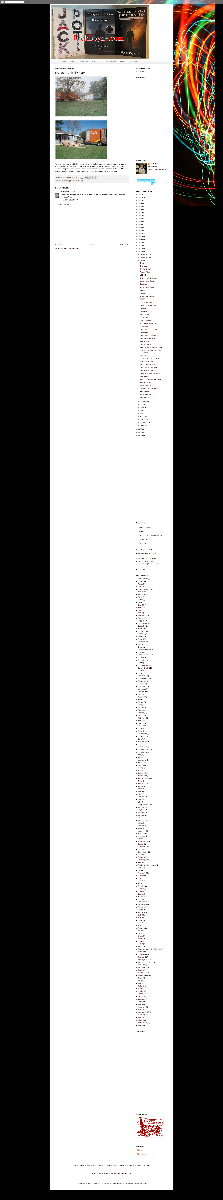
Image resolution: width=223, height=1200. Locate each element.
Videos (140, 1002)
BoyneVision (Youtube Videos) (148, 564)
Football (141, 713)
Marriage (141, 807)
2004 (140, 435)
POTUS (140, 881)
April (142, 416)
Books (72, 61)
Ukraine (141, 991)
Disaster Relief (143, 678)
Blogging (141, 621)
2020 (140, 212)
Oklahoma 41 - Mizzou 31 (149, 335)
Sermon (141, 928)
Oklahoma (141, 847)
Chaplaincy (142, 634)
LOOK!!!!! (143, 275)
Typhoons (141, 988)
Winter (140, 1020)
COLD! (142, 299)
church (140, 644)
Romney (141, 910)
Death (140, 673)
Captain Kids (144, 317)
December (144, 254)
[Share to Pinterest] (95, 178)
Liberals (141, 799)
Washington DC (143, 1012)
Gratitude (141, 736)
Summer (141, 952)
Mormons (141, 826)
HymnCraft (83, 61)
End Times (141, 686)
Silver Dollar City (146, 311)
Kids (139, 791)
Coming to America (71, 181)
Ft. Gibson (141, 718)
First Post (141, 531)
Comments (143, 1154)
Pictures (141, 873)
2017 (140, 222)
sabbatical (141, 912)
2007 (140, 252)
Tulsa (140, 981)
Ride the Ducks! (145, 320)
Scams (140, 925)
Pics (139, 870)
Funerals (141, 723)
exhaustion (142, 689)
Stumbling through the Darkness (149, 949)
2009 (140, 246)
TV (139, 983)
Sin (139, 933)
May (142, 413)
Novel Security (97, 61)
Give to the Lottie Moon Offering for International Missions (111, 1173)
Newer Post (59, 245)
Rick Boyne (155, 164)
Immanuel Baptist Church (147, 553)
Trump (140, 978)
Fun (139, 720)
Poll (139, 878)
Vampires (141, 999)
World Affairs (142, 1023)
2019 (140, 216)
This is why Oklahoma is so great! (151, 373)
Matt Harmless (66, 192)
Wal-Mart (141, 1009)
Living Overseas (143, 805)
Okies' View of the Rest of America (150, 535)
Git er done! (144, 266)
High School (142, 747)
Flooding (141, 707)
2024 (140, 201)
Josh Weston (142, 783)
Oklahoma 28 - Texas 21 (148, 367)
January (143, 425)
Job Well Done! (145, 269)
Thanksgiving (142, 960)
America (141, 587)
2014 (140, 231)
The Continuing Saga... (148, 364)
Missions (141, 820)
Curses (140, 671)
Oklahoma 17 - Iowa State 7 (149, 329)
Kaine (140, 789)
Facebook (141, 692)
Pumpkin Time (145, 272)
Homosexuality (143, 749)
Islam (140, 768)
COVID (140, 663)
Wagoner (141, 1007)
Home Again (144, 326)
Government (142, 734)
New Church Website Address (150, 379)
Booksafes (141, 626)
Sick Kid (143, 293)
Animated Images (144, 589)
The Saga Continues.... (148, 370)
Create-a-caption (144, 665)
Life (139, 802)
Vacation (141, 996)
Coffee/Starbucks (144, 650)
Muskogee (141, 831)
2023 (140, 203)
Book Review (142, 623)
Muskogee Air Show (147, 281)
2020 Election (143, 579)
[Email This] (86, 178)
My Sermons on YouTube (147, 559)
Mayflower (141, 810)
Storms (140, 944)
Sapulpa (141, 920)
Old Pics (141, 849)
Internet (140, 762)
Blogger (145, 1183)
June (142, 410)
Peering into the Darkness (147, 865)
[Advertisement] (91, 225)
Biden (140, 610)
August (142, 404)
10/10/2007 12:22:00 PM (69, 200)
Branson (141, 629)
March (142, 419)
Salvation (141, 917)
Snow (140, 936)
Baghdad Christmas (145, 527)
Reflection (141, 902)
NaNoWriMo (142, 833)
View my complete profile (157, 169)
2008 (140, 249)
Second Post (142, 543)
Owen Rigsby (142, 852)
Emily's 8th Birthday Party (149, 388)
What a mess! (144, 341)
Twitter (140, 986)
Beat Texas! (144, 376)
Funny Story (142, 726)
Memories (141, 815)
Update (140, 994)
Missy (140, 823)
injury (140, 757)
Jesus (140, 781)
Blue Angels (144, 284)
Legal (122, 61)
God (139, 728)
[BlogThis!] (88, 178)
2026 (140, 194)
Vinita (140, 1004)
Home (55, 61)
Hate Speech (142, 741)
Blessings (141, 618)
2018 (140, 219)
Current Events (143, 668)
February (143, 422)
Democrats (142, 676)
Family (140, 697)
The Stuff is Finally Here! (148, 338)
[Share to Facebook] (93, 178)
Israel (140, 770)
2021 (140, 210)
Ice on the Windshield (147, 296)
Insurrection (142, 760)
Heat (139, 744)
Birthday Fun (144, 397)
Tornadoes (141, 967)
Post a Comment (64, 204)
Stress (140, 946)
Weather (141, 1015)
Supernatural (142, 954)
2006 (140, 429)
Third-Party (142, 965)
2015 (140, 228)
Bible (140, 608)
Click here (141, 72)
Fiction (140, 699)
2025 (140, 197)
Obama (140, 844)
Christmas (141, 642)
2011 (140, 240)
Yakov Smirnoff (145, 314)
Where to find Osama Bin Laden (151, 347)
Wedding (141, 1017)
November (144, 257)
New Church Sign (144, 539)
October (143, 260)
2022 (140, 206)
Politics (140, 875)
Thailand (141, 957)
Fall (139, 694)
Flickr (140, 705)
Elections (141, 684)
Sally (139, 915)
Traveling (141, 973)
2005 (140, 432)
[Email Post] (81, 177)
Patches (143, 355)
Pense (140, 868)
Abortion (141, 581)
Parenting (141, 857)
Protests (141, 889)
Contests (141, 657)
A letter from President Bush (149, 358)
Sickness (141, 931)
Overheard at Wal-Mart (148, 305)
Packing (80, 181)
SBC (139, 923)
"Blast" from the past (147, 361)
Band (140, 602)
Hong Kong (142, 752)
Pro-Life (141, 886)
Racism (140, 896)
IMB (139, 755)
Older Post (124, 245)
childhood (141, 636)
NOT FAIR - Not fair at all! (148, 323)
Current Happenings (147, 302)
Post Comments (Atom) (72, 249)
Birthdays (141, 615)
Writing (140, 1025)
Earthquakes (142, 681)
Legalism (141, 797)
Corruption (141, 660)
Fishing (140, 702)
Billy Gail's (143, 308)
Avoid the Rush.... (146, 382)
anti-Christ (141, 594)
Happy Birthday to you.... (148, 394)
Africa (140, 584)
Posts (141, 1150)
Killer (140, 794)
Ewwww (143, 263)
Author (140, 600)
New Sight (141, 836)
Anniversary (142, 592)
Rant (139, 899)
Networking (111, 61)
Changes (141, 631)
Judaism (141, 786)
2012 (140, 237)
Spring (140, 941)
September (144, 401)
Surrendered (134, 61)
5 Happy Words (145, 385)
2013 (140, 234)
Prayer (140, 883)
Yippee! (142, 290)
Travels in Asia (143, 975)
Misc (139, 818)
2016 (140, 225)
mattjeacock (129, 1183)
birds (139, 613)
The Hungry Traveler (145, 962)
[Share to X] (90, 178)
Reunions (141, 907)
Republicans (142, 904)
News (140, 839)
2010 (140, 243)
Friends (140, 715)
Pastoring (141, 860)
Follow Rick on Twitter (145, 561)
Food (140, 710)
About (63, 61)
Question (141, 891)
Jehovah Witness (144, 778)
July (141, 407)
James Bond (142, 776)
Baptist (140, 605)
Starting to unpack (146, 344)
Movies (140, 828)
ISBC (140, 765)
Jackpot (140, 773)
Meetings (141, 812)
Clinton (140, 647)
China (140, 639)
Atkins (140, 597)
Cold (139, 652)
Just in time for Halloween (149, 278)
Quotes (140, 894)
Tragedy (141, 970)
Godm (140, 731)
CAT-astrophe (144, 332)
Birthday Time (145, 391)
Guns (140, 739)
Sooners (141, 939)
